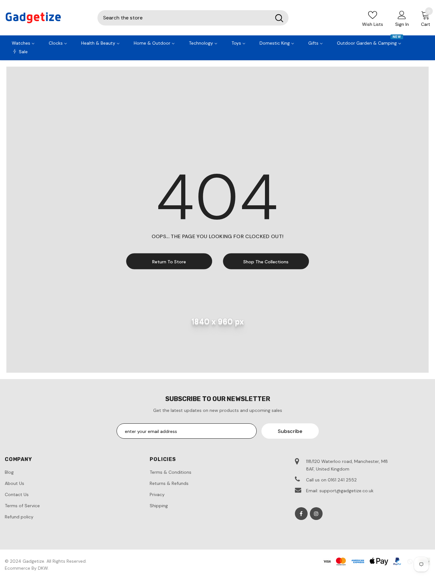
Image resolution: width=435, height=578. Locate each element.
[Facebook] (301, 513)
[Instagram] (316, 513)
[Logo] (46, 18)
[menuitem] (23, 42)
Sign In (402, 24)
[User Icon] (402, 14)
